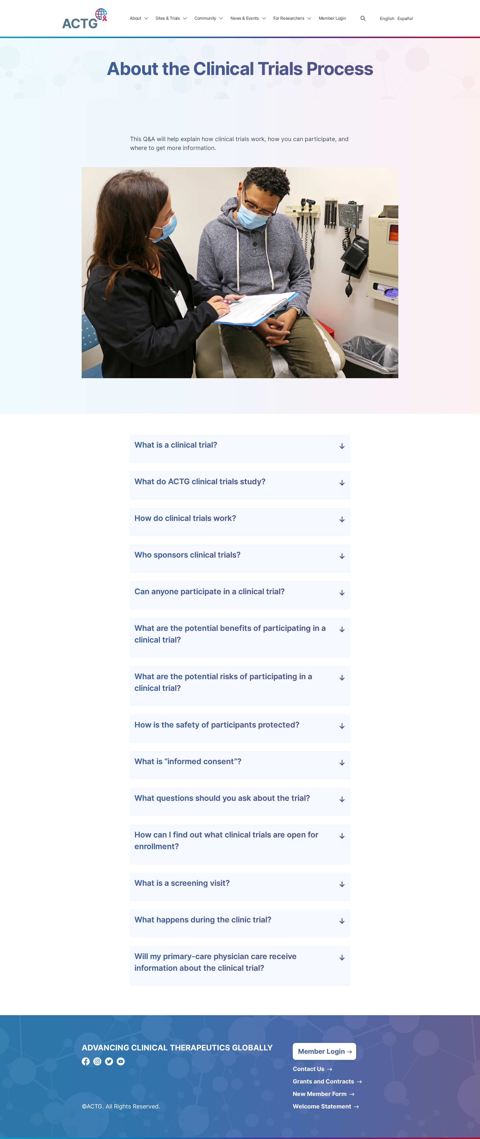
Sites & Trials (168, 18)
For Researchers (288, 18)
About (135, 18)
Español (405, 18)
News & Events (245, 18)
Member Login (332, 18)
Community (205, 18)
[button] (324, 1051)
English (387, 18)
